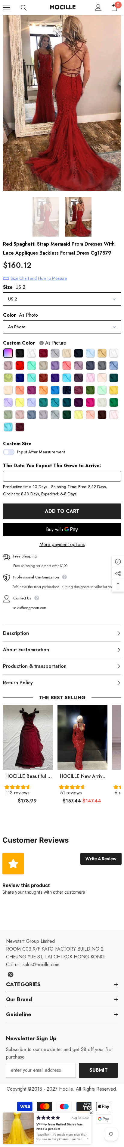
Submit (98, 1070)
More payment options (62, 544)
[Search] (23, 7)
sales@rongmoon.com (30, 608)
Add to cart (62, 511)
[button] (28, 791)
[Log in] (98, 7)
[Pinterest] (10, 974)
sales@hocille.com (41, 964)
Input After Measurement (41, 452)
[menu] (6, 7)
